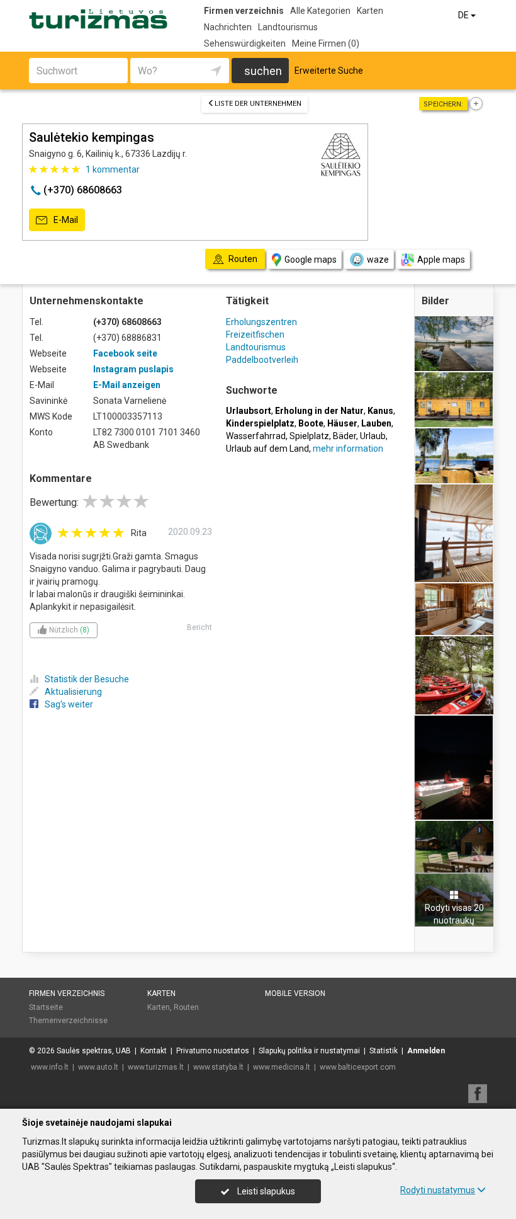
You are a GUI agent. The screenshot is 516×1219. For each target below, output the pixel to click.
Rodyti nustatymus (437, 1190)
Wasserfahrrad (256, 436)
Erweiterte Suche (328, 71)
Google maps (310, 260)
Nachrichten (228, 27)
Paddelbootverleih (262, 360)
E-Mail (65, 220)
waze (378, 260)
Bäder (344, 436)
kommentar (113, 169)
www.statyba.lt (218, 1067)
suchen (263, 70)
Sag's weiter (69, 704)
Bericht (199, 627)
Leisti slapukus (265, 1191)
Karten (370, 11)
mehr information (348, 449)
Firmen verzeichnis (244, 11)
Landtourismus (288, 27)
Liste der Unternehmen (258, 104)
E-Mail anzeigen (126, 385)
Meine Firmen (325, 43)
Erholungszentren (261, 322)
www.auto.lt (98, 1067)
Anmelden (426, 1050)
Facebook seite (125, 353)
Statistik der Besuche (87, 679)
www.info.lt (50, 1067)
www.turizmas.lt (156, 1067)
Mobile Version (295, 993)
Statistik (383, 1050)
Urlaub (373, 436)
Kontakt (153, 1050)
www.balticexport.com (358, 1067)
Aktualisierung (73, 692)
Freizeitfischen (255, 334)
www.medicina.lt (281, 1067)
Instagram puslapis (133, 369)
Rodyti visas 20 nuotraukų (454, 914)
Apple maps (441, 260)
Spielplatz (309, 436)
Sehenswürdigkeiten (245, 43)
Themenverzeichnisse (68, 1020)
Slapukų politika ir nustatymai (309, 1050)
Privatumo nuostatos (212, 1050)
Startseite (46, 1007)
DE (464, 15)
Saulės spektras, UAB (94, 1050)
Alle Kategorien (320, 11)
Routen (186, 1007)
